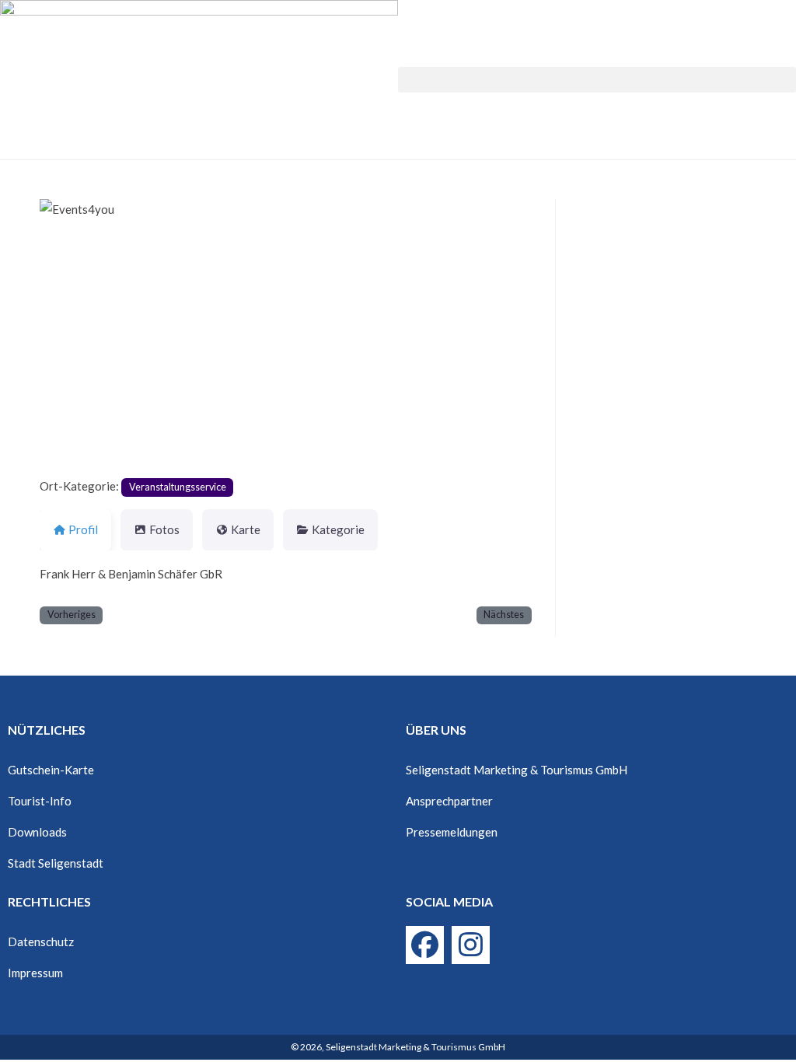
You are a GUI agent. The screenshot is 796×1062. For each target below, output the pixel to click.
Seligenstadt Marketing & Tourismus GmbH (516, 770)
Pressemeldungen (452, 832)
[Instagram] (471, 945)
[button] (597, 80)
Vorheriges (71, 614)
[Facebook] (425, 945)
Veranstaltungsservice (177, 487)
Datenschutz (41, 941)
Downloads (37, 832)
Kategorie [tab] (338, 529)
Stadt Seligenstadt (55, 863)
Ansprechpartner (449, 801)
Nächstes (504, 614)
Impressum (35, 973)
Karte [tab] (245, 529)
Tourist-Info (40, 801)
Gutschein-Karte (51, 770)
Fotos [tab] (164, 529)
